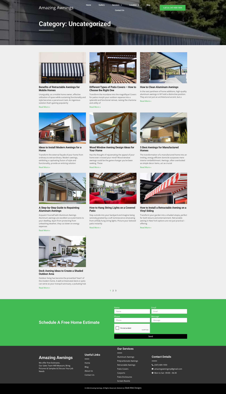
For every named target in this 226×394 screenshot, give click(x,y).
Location (133, 5)
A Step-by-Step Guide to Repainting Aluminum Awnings (59, 209)
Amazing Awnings (56, 7)
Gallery (102, 5)
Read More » (44, 107)
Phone (117, 316)
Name (116, 307)
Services (115, 5)
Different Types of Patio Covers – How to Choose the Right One (112, 89)
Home (88, 5)
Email (153, 307)
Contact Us (119, 10)
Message (155, 316)
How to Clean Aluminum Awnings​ (159, 87)
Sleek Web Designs (133, 388)
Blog (148, 5)
